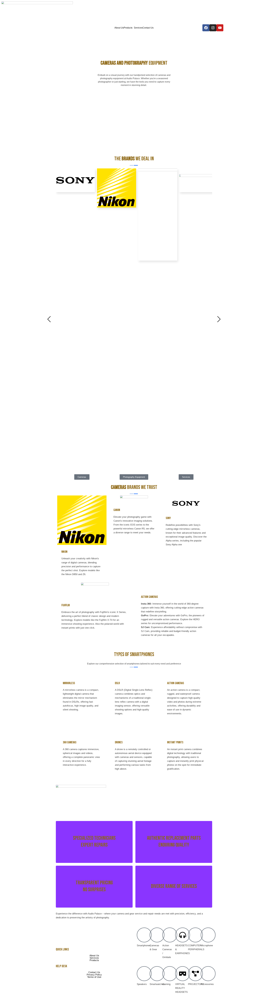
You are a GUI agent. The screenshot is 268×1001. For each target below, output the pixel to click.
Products (128, 28)
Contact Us (148, 28)
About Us (119, 28)
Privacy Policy (94, 974)
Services (138, 28)
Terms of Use (94, 977)
